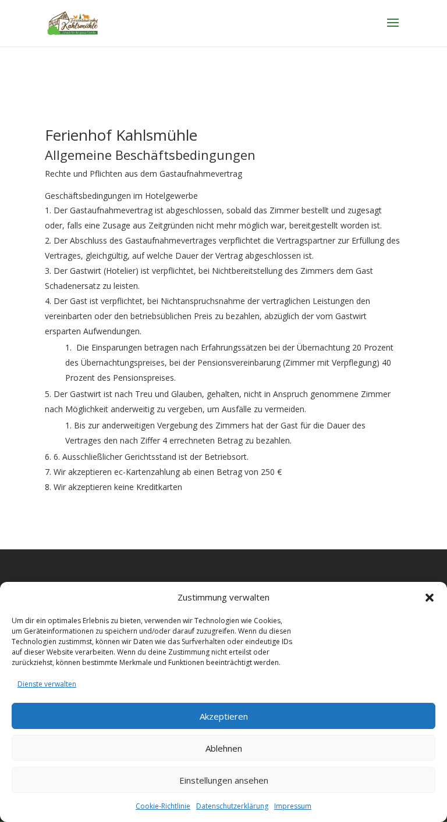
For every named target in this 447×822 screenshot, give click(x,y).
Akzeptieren (224, 716)
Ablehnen (223, 748)
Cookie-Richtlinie (163, 806)
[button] (429, 597)
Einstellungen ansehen (223, 780)
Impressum (292, 806)
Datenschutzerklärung (232, 806)
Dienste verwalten (46, 684)
